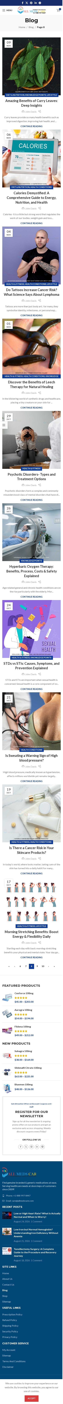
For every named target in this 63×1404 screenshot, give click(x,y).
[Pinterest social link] (31, 3)
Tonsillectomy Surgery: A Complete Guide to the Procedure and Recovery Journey (35, 1252)
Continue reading (31, 126)
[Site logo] (31, 9)
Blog (31, 27)
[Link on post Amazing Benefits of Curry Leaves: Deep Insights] (31, 66)
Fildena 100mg (23, 1026)
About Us (7, 1278)
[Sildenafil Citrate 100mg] (7, 1072)
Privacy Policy (9, 1337)
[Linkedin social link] (35, 3)
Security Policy (10, 1331)
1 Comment (36, 1221)
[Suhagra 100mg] (7, 1055)
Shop (4, 1295)
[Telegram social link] (40, 3)
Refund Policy (9, 1320)
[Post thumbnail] (6, 1217)
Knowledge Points (35, 95)
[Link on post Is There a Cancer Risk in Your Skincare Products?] (31, 813)
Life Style (52, 95)
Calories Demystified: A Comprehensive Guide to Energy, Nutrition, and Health (31, 197)
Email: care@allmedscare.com (20, 1200)
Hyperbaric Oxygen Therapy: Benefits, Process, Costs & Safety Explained (31, 571)
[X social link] (26, 3)
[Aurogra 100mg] (7, 1014)
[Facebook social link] (22, 3)
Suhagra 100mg (23, 1051)
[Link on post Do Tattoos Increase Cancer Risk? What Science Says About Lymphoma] (31, 255)
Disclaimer (8, 1366)
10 (43, 966)
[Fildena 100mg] (7, 1031)
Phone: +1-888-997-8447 (18, 1195)
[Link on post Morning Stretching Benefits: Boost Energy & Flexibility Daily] (31, 901)
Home (22, 27)
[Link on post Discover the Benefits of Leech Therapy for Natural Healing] (31, 348)
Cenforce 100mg (24, 993)
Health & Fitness (15, 284)
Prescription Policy (12, 1314)
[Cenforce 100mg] (7, 998)
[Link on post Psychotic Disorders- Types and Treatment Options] (31, 440)
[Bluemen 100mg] (7, 1088)
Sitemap (6, 1301)
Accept (31, 1398)
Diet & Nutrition (15, 95)
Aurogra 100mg (23, 1009)
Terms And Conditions (14, 1361)
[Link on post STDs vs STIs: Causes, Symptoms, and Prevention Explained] (31, 629)
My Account (8, 1349)
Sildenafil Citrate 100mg (28, 1067)
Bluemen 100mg (24, 1084)
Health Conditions (41, 187)
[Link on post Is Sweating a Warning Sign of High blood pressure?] (31, 721)
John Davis (31, 111)
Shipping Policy (10, 1325)
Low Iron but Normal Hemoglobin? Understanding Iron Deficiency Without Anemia (36, 1233)
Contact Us (8, 1284)
